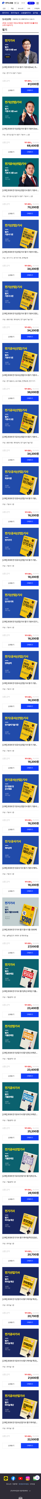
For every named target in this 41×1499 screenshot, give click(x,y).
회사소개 (8, 1484)
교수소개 (20, 8)
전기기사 (5, 13)
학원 (12, 8)
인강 (4, 8)
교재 (28, 8)
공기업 (35, 13)
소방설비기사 (26, 13)
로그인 (23, 3)
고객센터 (37, 8)
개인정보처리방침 (24, 1484)
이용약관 (14, 1484)
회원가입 (31, 3)
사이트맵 (32, 1484)
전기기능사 (15, 13)
